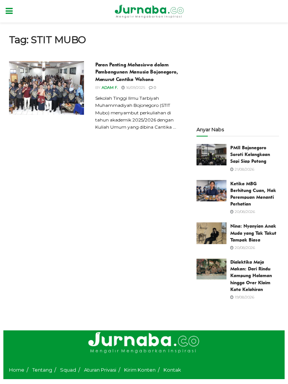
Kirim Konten (140, 370)
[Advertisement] (237, 71)
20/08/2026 (244, 211)
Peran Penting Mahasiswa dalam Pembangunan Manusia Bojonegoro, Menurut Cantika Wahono (136, 72)
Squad (68, 370)
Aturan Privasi (100, 370)
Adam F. (110, 87)
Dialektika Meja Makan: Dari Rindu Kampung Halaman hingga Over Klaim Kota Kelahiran (251, 275)
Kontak (172, 370)
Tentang (42, 370)
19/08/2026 (244, 297)
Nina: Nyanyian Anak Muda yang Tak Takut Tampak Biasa (253, 232)
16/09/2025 (135, 87)
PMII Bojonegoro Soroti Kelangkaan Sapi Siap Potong (250, 154)
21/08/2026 (244, 169)
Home (16, 370)
